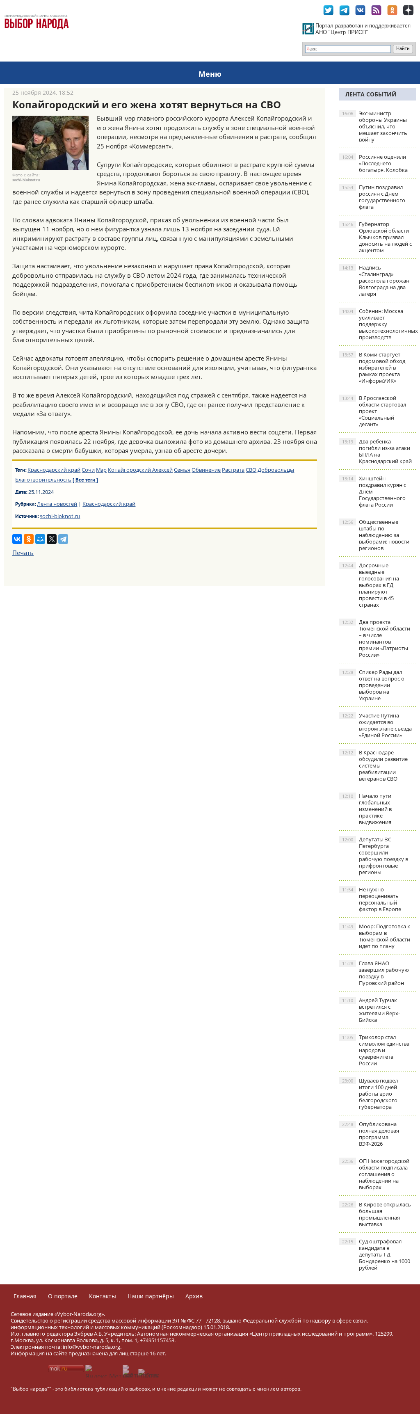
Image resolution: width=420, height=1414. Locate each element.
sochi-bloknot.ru (60, 516)
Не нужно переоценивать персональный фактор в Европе (371, 899)
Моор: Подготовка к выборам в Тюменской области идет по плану (376, 936)
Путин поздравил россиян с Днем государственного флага (373, 196)
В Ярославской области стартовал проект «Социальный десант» (374, 411)
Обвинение (206, 469)
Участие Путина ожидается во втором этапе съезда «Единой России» (377, 725)
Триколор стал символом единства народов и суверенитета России (375, 1050)
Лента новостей (57, 503)
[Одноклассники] (29, 539)
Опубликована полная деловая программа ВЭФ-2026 (370, 1133)
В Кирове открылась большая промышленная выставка (376, 1214)
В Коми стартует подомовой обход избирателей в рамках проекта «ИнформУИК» (373, 367)
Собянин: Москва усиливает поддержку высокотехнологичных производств (379, 324)
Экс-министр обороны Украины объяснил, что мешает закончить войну (374, 126)
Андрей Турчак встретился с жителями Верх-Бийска (371, 1009)
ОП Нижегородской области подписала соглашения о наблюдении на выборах (375, 1174)
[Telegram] (63, 539)
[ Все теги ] (85, 480)
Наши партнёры (151, 1296)
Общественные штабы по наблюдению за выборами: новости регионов (375, 535)
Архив (194, 1296)
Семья (182, 469)
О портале (63, 1296)
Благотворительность (43, 479)
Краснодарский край (53, 469)
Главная (25, 1296)
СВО (251, 469)
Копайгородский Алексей (140, 469)
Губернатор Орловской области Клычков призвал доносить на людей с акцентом (377, 237)
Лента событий (371, 94)
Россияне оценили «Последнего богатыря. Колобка (375, 163)
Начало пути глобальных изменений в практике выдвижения (367, 809)
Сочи (88, 469)
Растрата (233, 469)
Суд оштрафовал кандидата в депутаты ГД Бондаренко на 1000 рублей (376, 1254)
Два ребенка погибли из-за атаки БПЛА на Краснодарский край (377, 451)
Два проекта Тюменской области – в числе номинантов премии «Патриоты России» (376, 638)
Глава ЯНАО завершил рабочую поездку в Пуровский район (375, 973)
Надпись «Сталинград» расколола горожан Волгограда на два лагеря (375, 280)
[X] (52, 539)
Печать (23, 552)
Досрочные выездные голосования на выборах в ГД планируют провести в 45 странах (370, 585)
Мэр (101, 469)
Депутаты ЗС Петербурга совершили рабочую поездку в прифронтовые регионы (375, 856)
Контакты (102, 1296)
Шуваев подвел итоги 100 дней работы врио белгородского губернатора (370, 1093)
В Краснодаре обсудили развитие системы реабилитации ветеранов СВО (375, 765)
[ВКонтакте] (17, 539)
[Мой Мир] (40, 539)
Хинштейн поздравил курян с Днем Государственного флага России (374, 491)
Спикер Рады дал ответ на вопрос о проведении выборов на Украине (373, 685)
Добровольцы (276, 469)
